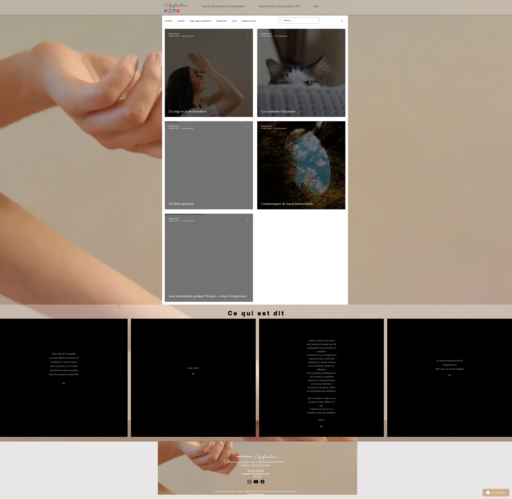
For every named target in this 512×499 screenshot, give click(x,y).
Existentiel (222, 21)
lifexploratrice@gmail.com (256, 473)
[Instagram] (178, 10)
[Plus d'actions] (248, 34)
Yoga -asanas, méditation (200, 21)
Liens (234, 21)
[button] (342, 21)
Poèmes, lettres (249, 21)
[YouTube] (170, 10)
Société (181, 21)
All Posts (168, 21)
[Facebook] (166, 10)
